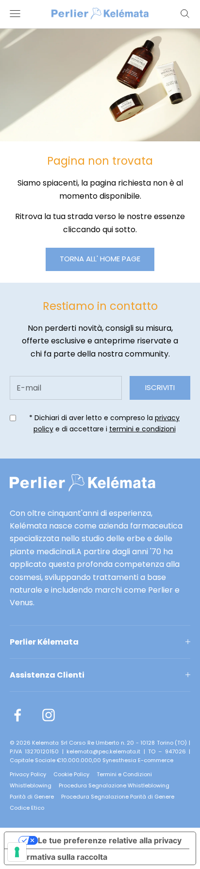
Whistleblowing (30, 785)
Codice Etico (27, 808)
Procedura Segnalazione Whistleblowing (114, 785)
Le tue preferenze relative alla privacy (110, 840)
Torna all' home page (100, 259)
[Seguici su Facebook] (17, 715)
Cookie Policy (71, 774)
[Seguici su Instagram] (48, 715)
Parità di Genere (32, 797)
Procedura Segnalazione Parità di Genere (117, 797)
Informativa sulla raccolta (59, 857)
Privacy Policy (28, 774)
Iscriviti (160, 387)
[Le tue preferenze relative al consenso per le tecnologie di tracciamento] (17, 852)
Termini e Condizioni (124, 774)
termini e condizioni (142, 429)
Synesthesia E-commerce (137, 760)
